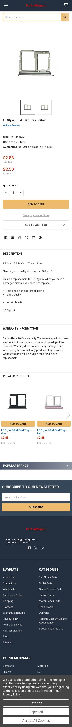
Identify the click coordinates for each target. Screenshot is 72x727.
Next (68, 415)
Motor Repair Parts (49, 600)
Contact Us (9, 583)
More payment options (36, 215)
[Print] (20, 237)
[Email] (13, 237)
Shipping (8, 600)
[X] (26, 237)
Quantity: (10, 185)
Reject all (36, 712)
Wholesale (9, 589)
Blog (5, 636)
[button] (36, 224)
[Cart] (66, 5)
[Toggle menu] (5, 5)
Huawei (7, 671)
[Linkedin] (33, 237)
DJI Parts (44, 612)
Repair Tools (46, 606)
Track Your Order (12, 595)
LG (39, 671)
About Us (8, 577)
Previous (4, 415)
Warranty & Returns (14, 612)
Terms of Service (12, 624)
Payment (8, 606)
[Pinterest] (40, 237)
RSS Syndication (12, 630)
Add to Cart (18, 423)
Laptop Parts (46, 595)
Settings (36, 703)
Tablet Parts (45, 583)
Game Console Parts (50, 589)
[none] (36, 63)
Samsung (8, 665)
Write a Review (11, 125)
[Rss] (43, 548)
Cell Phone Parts (48, 577)
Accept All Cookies (36, 720)
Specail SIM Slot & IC (51, 628)
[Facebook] (6, 237)
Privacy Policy (10, 618)
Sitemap (8, 642)
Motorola (42, 665)
